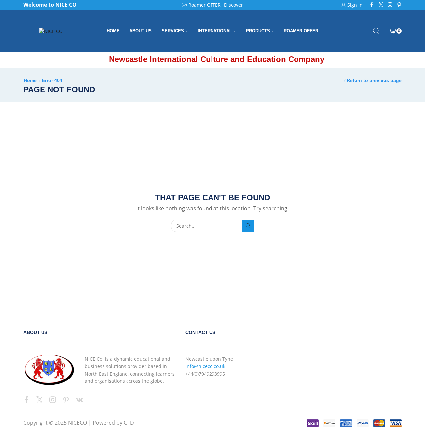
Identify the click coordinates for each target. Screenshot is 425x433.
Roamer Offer (301, 30)
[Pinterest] (399, 5)
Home (113, 30)
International (215, 30)
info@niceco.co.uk (205, 366)
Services (173, 30)
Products (258, 30)
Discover (233, 5)
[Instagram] (390, 5)
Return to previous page (374, 80)
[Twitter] (381, 5)
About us (140, 30)
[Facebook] (371, 5)
